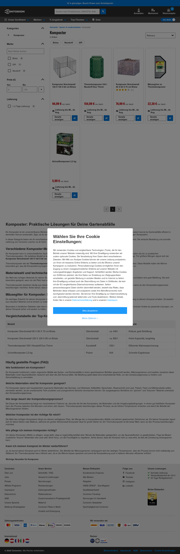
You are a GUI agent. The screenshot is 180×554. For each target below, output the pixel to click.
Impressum (112, 300)
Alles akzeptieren (90, 310)
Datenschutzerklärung (82, 300)
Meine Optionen (90, 318)
